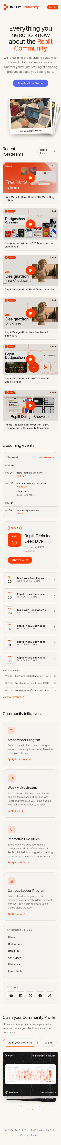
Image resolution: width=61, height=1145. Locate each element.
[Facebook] (40, 995)
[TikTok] (50, 995)
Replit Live (43, 151)
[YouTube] (11, 995)
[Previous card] (21, 1109)
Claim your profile (18, 1042)
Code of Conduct (30, 1135)
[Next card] (40, 1109)
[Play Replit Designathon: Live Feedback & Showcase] (30, 313)
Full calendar (45, 457)
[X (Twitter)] (30, 995)
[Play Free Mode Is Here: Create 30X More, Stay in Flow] (30, 178)
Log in (48, 1042)
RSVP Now (18, 560)
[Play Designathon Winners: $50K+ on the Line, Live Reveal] (30, 224)
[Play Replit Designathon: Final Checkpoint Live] (30, 270)
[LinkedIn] (21, 995)
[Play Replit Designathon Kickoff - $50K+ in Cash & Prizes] (30, 359)
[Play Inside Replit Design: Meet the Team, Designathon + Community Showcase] (30, 405)
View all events (12, 696)
